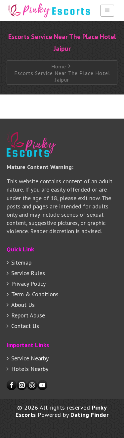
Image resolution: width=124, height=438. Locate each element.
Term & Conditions (35, 294)
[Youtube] (42, 385)
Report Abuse (28, 315)
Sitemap (21, 262)
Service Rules (28, 273)
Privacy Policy (28, 283)
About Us (23, 305)
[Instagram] (22, 385)
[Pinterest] (32, 385)
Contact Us (25, 326)
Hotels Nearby (29, 369)
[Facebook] (12, 385)
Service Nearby (30, 358)
